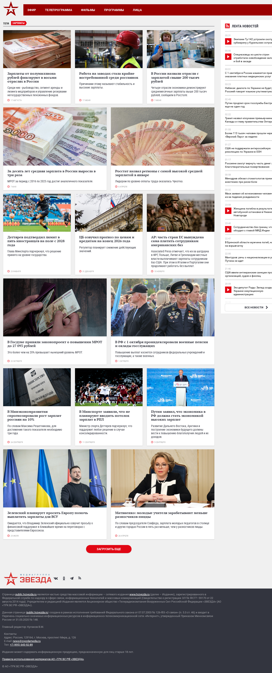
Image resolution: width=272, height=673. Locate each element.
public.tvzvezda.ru (26, 594)
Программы (114, 10)
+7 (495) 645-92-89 (21, 644)
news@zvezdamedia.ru (27, 641)
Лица (137, 10)
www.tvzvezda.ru (139, 594)
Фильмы (88, 10)
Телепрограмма (58, 10)
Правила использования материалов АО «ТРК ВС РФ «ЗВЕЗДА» (43, 659)
